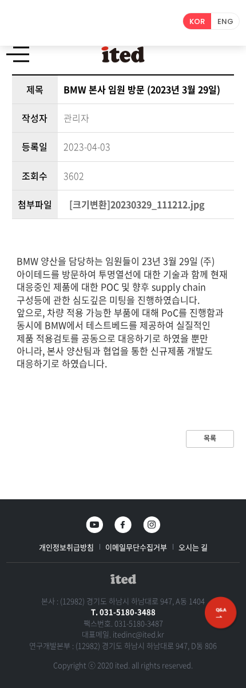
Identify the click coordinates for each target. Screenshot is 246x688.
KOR (197, 21)
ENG (225, 21)
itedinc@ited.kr (138, 634)
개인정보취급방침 (66, 547)
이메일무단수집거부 (136, 547)
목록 (210, 438)
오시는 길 (193, 547)
